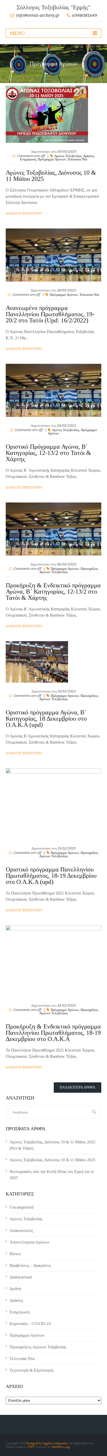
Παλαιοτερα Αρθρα (77, 1087)
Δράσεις (88, 155)
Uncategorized (22, 1207)
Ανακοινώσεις (21, 1230)
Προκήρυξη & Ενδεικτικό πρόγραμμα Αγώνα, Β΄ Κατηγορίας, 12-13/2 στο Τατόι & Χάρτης (53, 591)
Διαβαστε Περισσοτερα (24, 213)
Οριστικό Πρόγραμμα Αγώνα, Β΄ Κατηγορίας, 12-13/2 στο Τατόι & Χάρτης (48, 452)
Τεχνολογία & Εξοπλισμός (32, 1370)
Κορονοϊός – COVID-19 (30, 1323)
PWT (31, 1447)
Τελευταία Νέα (77, 159)
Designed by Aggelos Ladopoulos (47, 1443)
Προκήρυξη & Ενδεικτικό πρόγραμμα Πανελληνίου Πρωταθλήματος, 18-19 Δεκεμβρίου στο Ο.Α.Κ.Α (53, 1032)
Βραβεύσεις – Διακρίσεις (30, 1265)
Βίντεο (15, 1254)
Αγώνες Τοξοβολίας (68, 155)
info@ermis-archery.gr (37, 15)
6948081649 (84, 15)
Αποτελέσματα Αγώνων (29, 1242)
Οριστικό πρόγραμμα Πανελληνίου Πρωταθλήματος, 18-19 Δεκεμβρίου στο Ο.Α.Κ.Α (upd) (51, 875)
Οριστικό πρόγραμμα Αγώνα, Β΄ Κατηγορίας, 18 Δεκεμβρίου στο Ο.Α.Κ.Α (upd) (46, 718)
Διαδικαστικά (21, 1277)
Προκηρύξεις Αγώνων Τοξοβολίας (38, 1347)
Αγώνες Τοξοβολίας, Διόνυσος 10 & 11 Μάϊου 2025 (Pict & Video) (52, 1145)
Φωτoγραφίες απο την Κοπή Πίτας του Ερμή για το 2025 (52, 1174)
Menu (17, 33)
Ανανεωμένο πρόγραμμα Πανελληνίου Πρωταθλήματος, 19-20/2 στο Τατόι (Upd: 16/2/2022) (50, 314)
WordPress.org (60, 1447)
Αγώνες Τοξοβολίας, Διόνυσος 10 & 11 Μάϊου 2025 (51, 175)
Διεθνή (15, 1289)
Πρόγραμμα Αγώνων (52, 159)
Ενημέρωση (28, 159)
